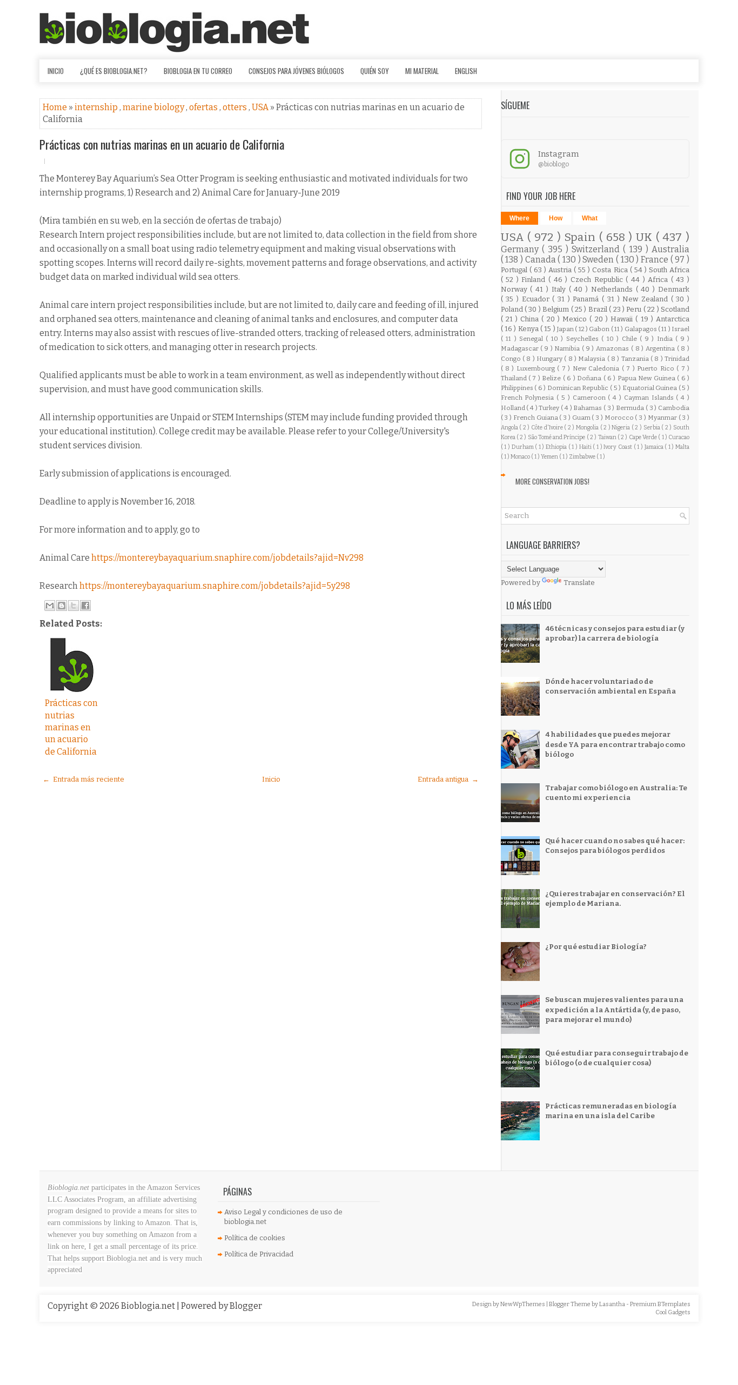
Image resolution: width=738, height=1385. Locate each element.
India (666, 338)
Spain (581, 237)
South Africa (669, 270)
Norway (516, 289)
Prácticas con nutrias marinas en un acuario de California (161, 144)
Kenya (529, 329)
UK (646, 237)
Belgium (556, 309)
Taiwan (608, 437)
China (530, 319)
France (655, 259)
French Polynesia (529, 397)
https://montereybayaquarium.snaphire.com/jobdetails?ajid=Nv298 (227, 558)
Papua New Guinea (647, 378)
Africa (659, 279)
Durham (523, 447)
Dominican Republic (578, 388)
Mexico (575, 319)
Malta (682, 447)
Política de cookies (254, 1238)
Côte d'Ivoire (547, 427)
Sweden (599, 259)
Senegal (532, 338)
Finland (534, 279)
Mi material (422, 70)
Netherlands (613, 289)
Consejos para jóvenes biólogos (296, 70)
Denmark (673, 289)
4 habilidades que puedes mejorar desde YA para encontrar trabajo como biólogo (615, 744)
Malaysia (592, 358)
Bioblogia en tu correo (198, 70)
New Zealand (646, 299)
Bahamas (588, 408)
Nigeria (622, 427)
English (466, 70)
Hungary (550, 358)
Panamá (587, 299)
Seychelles (583, 338)
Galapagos (641, 329)
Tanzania (635, 358)
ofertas (204, 107)
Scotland (675, 309)
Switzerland (597, 249)
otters (236, 107)
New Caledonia (597, 368)
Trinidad (677, 358)
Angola (510, 427)
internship (97, 107)
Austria (561, 270)
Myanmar (663, 417)
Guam (582, 417)
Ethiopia (557, 447)
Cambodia (673, 408)
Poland (513, 309)
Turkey (550, 408)
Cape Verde (644, 437)
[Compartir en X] (73, 605)
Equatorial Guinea (650, 388)
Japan (566, 329)
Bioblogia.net (149, 1306)
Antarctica (672, 319)
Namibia (568, 348)
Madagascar (521, 348)
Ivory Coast (618, 447)
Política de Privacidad (258, 1254)
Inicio (56, 70)
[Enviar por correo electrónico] (49, 605)
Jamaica (655, 447)
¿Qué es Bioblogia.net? (113, 70)
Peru (634, 309)
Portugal (515, 270)
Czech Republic (598, 279)
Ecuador (537, 299)
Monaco (521, 456)
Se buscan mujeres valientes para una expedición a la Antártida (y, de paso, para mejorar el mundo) (614, 1009)
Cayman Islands (650, 397)
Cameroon (590, 397)
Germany (521, 249)
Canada (541, 259)
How (555, 218)
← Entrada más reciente (83, 779)
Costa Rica (610, 270)
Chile (631, 338)
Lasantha (612, 1304)
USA (261, 107)
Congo (511, 358)
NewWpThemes (523, 1304)
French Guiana (536, 417)
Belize (552, 378)
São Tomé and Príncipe (557, 437)
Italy (560, 289)
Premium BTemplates (660, 1304)
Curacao (678, 437)
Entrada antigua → (448, 779)
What (590, 218)
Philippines (518, 388)
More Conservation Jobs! (552, 481)
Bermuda (631, 408)
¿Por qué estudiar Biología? (596, 947)
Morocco (620, 417)
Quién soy (374, 70)
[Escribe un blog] (61, 605)
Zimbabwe (582, 456)
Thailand (514, 378)
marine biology (154, 107)
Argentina (661, 348)
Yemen (550, 456)
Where (519, 218)
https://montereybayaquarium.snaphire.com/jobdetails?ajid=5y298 (214, 586)
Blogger (246, 1306)
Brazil (598, 309)
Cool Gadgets (672, 1312)
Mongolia (588, 427)
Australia (670, 249)
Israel (680, 329)
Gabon (599, 329)
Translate (579, 583)
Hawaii (622, 319)
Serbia (652, 427)
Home (56, 107)
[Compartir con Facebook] (85, 605)
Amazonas (613, 348)
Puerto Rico (656, 368)
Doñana (590, 378)
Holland (514, 408)
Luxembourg (536, 368)
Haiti (586, 447)
